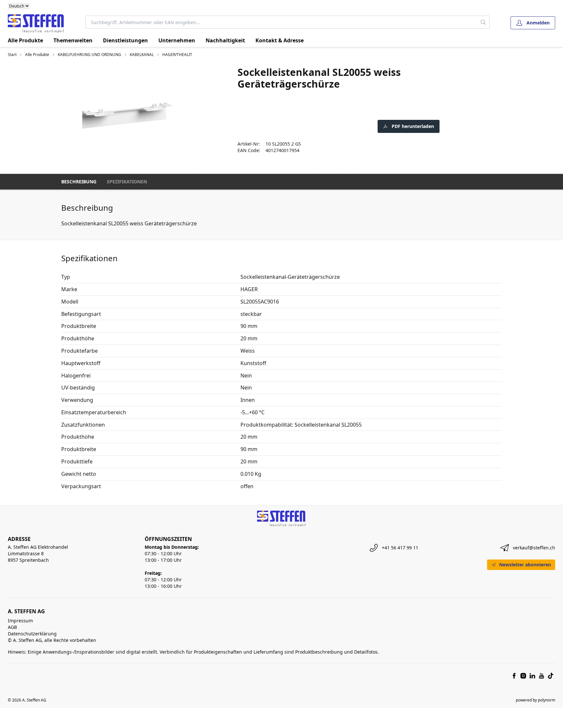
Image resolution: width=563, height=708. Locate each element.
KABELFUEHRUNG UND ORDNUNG (89, 54)
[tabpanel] (127, 115)
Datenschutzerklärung (32, 633)
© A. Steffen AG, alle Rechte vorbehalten (52, 640)
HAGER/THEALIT (177, 54)
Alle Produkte (25, 40)
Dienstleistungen (125, 40)
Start (12, 54)
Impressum (20, 620)
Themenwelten (73, 40)
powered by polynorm (535, 700)
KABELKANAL (142, 54)
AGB (12, 627)
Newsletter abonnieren (525, 564)
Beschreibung (78, 181)
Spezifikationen (127, 181)
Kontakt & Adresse (279, 40)
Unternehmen (176, 40)
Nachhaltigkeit (225, 40)
